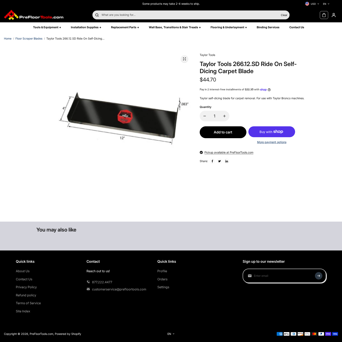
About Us (22, 271)
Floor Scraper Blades (28, 38)
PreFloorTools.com (41, 333)
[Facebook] (212, 161)
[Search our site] (97, 15)
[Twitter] (219, 161)
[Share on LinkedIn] (226, 161)
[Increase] (224, 116)
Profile (162, 271)
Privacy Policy (26, 287)
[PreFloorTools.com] (33, 15)
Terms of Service (28, 303)
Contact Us (24, 279)
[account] (333, 15)
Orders (162, 279)
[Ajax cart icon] (324, 15)
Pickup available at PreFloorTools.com (228, 152)
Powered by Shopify (68, 333)
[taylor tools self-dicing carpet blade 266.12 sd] (184, 59)
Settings (163, 287)
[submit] (318, 276)
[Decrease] (205, 116)
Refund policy (26, 295)
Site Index (23, 311)
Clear (284, 15)
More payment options (271, 142)
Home (7, 38)
